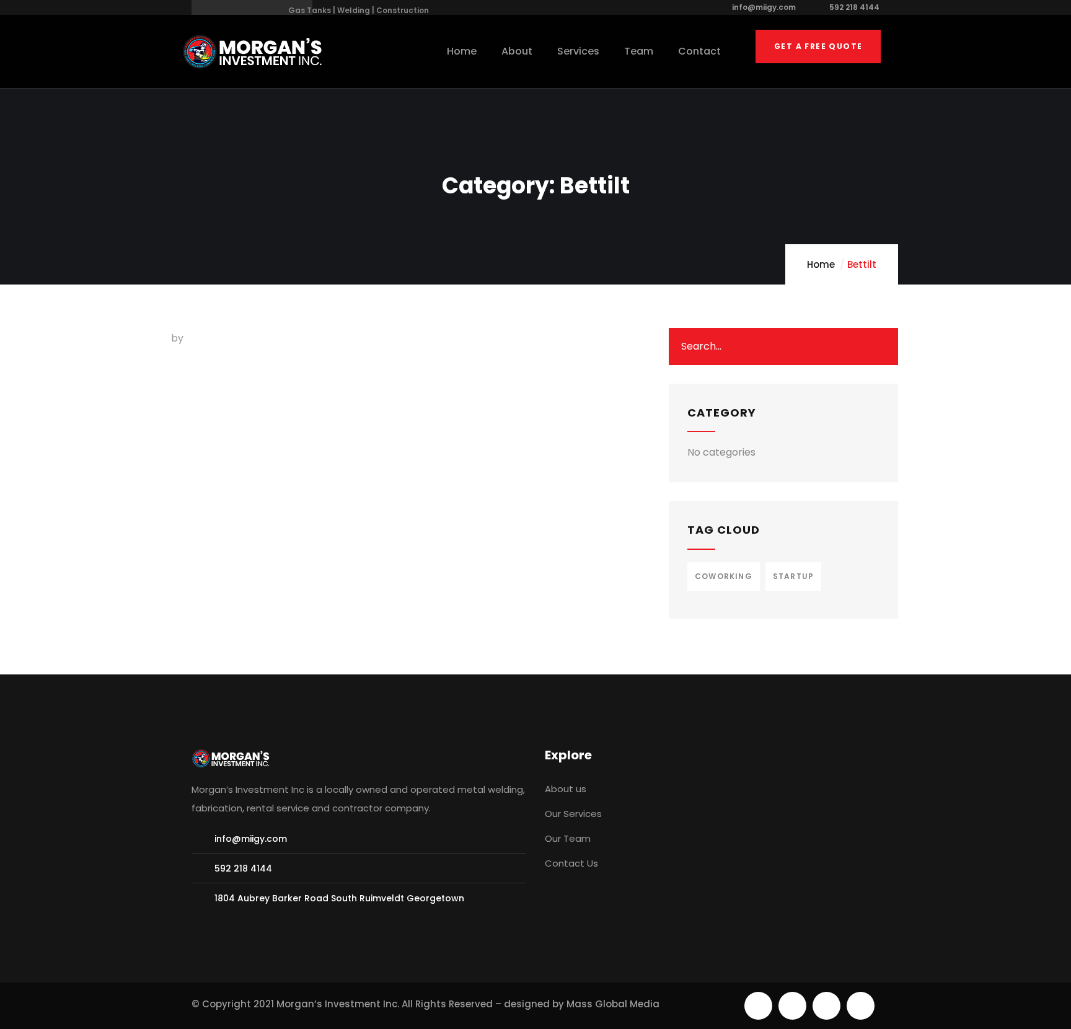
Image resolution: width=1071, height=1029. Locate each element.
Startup (793, 576)
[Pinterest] (826, 1006)
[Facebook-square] (792, 1006)
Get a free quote (818, 46)
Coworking (723, 576)
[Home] (254, 52)
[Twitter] (758, 1006)
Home (821, 264)
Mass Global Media (612, 1003)
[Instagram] (861, 1006)
